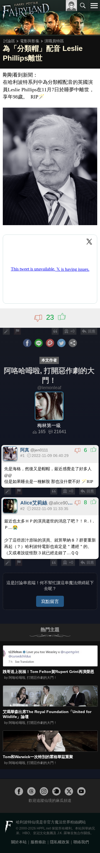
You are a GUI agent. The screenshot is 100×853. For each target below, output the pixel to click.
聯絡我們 (81, 842)
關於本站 (19, 842)
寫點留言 (50, 601)
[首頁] (25, 17)
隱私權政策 (59, 842)
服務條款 (38, 842)
